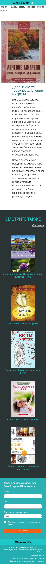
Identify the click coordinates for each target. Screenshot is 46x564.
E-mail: (6, 502)
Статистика (39, 561)
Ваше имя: (8, 492)
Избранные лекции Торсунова (23, 324)
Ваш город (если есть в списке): (16, 512)
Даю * (24, 523)
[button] (21, 3)
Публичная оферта (37, 555)
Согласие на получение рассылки (22, 561)
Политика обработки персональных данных (28, 558)
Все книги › (38, 225)
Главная (3, 7)
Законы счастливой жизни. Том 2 (23, 420)
